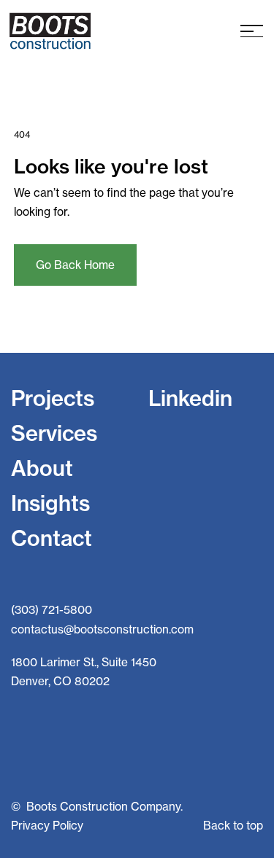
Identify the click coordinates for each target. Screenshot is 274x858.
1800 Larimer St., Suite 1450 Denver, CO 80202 (83, 671)
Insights (50, 503)
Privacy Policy (47, 825)
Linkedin (190, 398)
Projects (52, 398)
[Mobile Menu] (251, 31)
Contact (51, 538)
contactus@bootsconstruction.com (102, 629)
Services (54, 433)
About (42, 468)
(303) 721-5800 (51, 610)
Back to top (233, 825)
